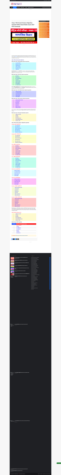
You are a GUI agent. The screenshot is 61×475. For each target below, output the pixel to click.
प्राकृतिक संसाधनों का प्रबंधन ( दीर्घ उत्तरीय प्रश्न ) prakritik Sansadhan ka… (21, 260)
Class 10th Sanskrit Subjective (34, 270)
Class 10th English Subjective (34, 264)
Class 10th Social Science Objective (35, 259)
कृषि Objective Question (18, 64)
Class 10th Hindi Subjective (34, 260)
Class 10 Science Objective (44, 27)
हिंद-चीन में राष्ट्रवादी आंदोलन (18, 148)
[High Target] (19, 4)
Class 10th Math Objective (34, 272)
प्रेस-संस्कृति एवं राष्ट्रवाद (18, 154)
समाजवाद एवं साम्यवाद (18, 159)
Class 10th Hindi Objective (34, 261)
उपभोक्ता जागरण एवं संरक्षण (17, 206)
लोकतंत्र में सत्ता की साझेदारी (18, 91)
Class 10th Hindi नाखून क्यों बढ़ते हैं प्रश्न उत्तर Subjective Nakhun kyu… (21, 265)
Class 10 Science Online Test (34, 266)
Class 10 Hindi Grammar (44, 32)
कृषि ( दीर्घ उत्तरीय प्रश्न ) (17, 136)
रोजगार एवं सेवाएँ (16, 192)
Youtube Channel (45, 0)
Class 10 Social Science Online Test (35, 267)
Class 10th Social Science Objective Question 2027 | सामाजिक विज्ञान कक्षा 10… (22, 273)
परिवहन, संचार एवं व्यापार (17, 129)
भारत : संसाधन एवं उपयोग (17, 125)
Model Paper (22, 7)
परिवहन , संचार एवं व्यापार (18, 66)
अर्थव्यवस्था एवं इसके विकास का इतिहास (18, 187)
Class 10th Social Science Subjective (35, 257)
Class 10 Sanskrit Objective (44, 29)
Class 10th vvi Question (33, 268)
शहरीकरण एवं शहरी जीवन (18, 152)
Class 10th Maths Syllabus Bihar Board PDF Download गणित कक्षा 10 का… (22, 262)
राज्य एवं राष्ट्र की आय (18, 101)
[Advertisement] (30, 14)
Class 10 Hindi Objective (44, 24)
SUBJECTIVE (18, 7)
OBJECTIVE (14, 7)
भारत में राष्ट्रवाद (17, 149)
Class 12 (26, 7)
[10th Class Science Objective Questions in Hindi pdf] (12, 271)
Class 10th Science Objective (34, 269)
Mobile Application (31, 7)
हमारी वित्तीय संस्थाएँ (16, 191)
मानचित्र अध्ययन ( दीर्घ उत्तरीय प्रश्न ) (18, 142)
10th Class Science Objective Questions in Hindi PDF (22, 235)
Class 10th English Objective (34, 263)
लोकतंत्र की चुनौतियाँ (16, 175)
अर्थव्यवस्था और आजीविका (18, 163)
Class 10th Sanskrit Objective (34, 271)
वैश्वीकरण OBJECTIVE (18, 106)
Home (11, 7)
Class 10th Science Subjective (34, 258)
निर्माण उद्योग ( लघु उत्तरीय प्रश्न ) (18, 128)
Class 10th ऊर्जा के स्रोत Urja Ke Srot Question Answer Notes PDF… (21, 324)
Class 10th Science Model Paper (34, 265)
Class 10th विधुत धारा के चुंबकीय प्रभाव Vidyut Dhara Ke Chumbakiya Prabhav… (22, 372)
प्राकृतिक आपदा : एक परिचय (18, 114)
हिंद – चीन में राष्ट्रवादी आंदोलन (18, 78)
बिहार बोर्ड (16, 56)
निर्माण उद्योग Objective (18, 65)
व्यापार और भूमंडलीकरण (18, 83)
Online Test (49, 0)
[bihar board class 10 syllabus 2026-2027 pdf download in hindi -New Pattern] (12, 269)
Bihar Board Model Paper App (45, 35)
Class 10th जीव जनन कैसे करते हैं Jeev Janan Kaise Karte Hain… (17, 470)
